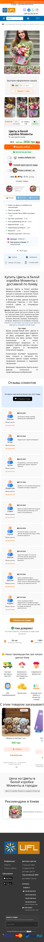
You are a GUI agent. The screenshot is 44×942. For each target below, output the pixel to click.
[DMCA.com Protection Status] (31, 931)
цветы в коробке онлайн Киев (24, 325)
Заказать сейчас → (23, 147)
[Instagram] (37, 11)
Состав (10, 198)
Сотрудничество (28, 868)
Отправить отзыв (23, 399)
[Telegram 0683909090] (29, 11)
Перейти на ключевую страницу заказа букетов (22, 323)
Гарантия (22, 198)
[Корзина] (28, 18)
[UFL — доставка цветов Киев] (9, 10)
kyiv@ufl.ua (26, 887)
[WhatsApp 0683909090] (33, 11)
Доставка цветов (28, 871)
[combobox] (15, 85)
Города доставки (28, 865)
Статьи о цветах (10, 868)
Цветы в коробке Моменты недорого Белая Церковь (24, 791)
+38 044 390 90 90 (30, 902)
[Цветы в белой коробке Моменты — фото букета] (22, 48)
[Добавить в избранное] (16, 767)
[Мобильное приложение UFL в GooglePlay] (8, 883)
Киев (25, 251)
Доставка (34, 198)
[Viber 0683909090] (24, 11)
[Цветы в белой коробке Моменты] (10, 107)
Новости (7, 865)
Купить (18, 749)
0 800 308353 (28, 908)
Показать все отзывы (22, 620)
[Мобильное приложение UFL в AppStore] (8, 878)
